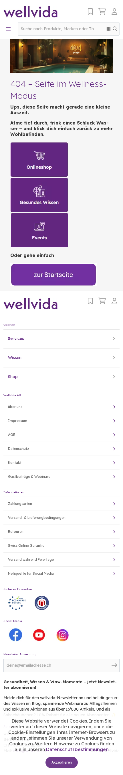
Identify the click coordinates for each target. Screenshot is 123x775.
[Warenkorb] (102, 11)
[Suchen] (115, 29)
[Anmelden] (116, 11)
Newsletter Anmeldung (20, 654)
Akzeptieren (61, 762)
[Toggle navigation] (8, 29)
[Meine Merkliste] (90, 11)
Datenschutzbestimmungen (77, 749)
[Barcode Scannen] (108, 29)
